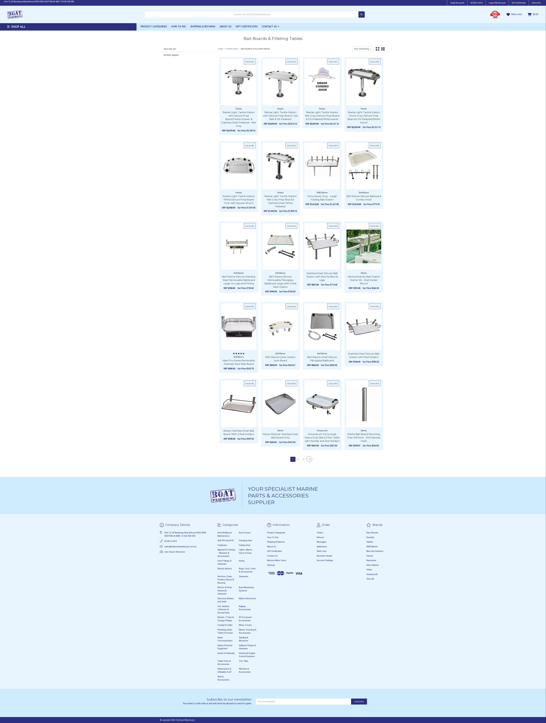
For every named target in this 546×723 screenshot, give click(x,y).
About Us (225, 27)
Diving (241, 561)
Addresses (322, 546)
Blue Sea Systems (374, 551)
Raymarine (371, 560)
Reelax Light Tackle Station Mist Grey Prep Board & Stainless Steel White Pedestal (280, 201)
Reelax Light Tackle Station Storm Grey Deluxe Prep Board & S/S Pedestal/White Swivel (364, 117)
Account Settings (325, 560)
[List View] (383, 49)
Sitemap (271, 565)
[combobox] (255, 14)
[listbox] (363, 49)
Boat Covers (245, 532)
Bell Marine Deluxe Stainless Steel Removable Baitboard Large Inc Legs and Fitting (238, 280)
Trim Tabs (243, 661)
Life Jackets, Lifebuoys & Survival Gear (224, 609)
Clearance (243, 576)
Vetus (369, 569)
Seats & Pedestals (226, 653)
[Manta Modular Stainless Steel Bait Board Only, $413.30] (280, 404)
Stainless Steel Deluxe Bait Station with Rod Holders (363, 355)
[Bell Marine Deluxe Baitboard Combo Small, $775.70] (364, 166)
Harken (369, 542)
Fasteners (222, 545)
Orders (320, 532)
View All (370, 579)
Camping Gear (245, 540)
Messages (321, 542)
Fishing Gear (244, 545)
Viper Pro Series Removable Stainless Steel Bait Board (239, 362)
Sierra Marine (372, 565)
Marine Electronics (247, 598)
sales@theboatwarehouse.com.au (180, 546)
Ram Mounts (372, 532)
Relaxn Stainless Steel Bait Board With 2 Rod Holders (238, 432)
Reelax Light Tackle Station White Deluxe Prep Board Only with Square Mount (239, 199)
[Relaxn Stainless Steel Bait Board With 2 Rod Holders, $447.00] (238, 404)
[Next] (309, 459)
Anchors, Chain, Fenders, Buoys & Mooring (226, 579)
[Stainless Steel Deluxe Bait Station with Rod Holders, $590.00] (364, 327)
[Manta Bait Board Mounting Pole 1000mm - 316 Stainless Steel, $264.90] (364, 404)
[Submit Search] (361, 14)
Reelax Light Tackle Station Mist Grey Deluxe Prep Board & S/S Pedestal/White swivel (322, 116)
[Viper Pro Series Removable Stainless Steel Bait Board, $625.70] (238, 327)
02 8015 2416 (476, 3)
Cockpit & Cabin (225, 625)
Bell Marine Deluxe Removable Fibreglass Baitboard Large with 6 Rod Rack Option (280, 281)
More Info (250, 61)
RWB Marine (372, 546)
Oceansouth (372, 574)
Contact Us (269, 27)
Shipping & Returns (202, 27)
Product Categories (154, 27)
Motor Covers (245, 625)
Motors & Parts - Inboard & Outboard (225, 590)
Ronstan (370, 537)
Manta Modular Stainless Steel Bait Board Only (280, 436)
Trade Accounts (457, 3)
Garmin (369, 556)
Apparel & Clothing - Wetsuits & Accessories (226, 552)
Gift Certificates (247, 27)
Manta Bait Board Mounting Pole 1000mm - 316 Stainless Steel (364, 437)
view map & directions (174, 552)
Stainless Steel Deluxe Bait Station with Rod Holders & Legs (322, 276)
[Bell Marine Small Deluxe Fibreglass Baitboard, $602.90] (322, 327)
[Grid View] (377, 49)
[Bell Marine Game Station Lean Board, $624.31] (280, 327)
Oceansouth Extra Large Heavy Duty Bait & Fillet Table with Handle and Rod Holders (322, 437)
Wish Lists (516, 14)
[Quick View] (253, 61)
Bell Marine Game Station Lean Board (280, 359)
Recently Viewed (324, 556)
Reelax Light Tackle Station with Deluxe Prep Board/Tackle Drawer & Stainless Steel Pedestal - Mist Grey (238, 119)
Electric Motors (225, 568)
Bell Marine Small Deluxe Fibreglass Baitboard (322, 359)
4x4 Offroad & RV (226, 540)
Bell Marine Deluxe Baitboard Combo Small (364, 198)
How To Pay (178, 27)
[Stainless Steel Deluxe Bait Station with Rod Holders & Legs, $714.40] (322, 246)
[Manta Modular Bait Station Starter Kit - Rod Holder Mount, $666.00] (364, 246)
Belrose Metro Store (276, 560)
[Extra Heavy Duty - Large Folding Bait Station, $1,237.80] (322, 166)
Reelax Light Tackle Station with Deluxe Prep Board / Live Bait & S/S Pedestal (280, 116)
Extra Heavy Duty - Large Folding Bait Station (322, 198)
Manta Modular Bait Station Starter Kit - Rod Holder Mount (364, 280)
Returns (320, 537)
